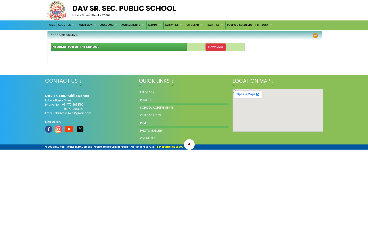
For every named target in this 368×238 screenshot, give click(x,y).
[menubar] (160, 25)
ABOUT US (64, 25)
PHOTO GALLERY (151, 131)
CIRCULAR (192, 25)
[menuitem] (51, 25)
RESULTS (146, 100)
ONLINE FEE (147, 138)
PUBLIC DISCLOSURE (239, 25)
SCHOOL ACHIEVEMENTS (157, 108)
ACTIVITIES (171, 25)
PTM (143, 123)
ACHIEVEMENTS (130, 25)
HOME (51, 25)
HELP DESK (261, 25)
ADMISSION (86, 25)
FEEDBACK (147, 92)
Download (215, 47)
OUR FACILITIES (150, 115)
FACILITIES (213, 25)
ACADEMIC (107, 25)
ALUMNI (152, 25)
